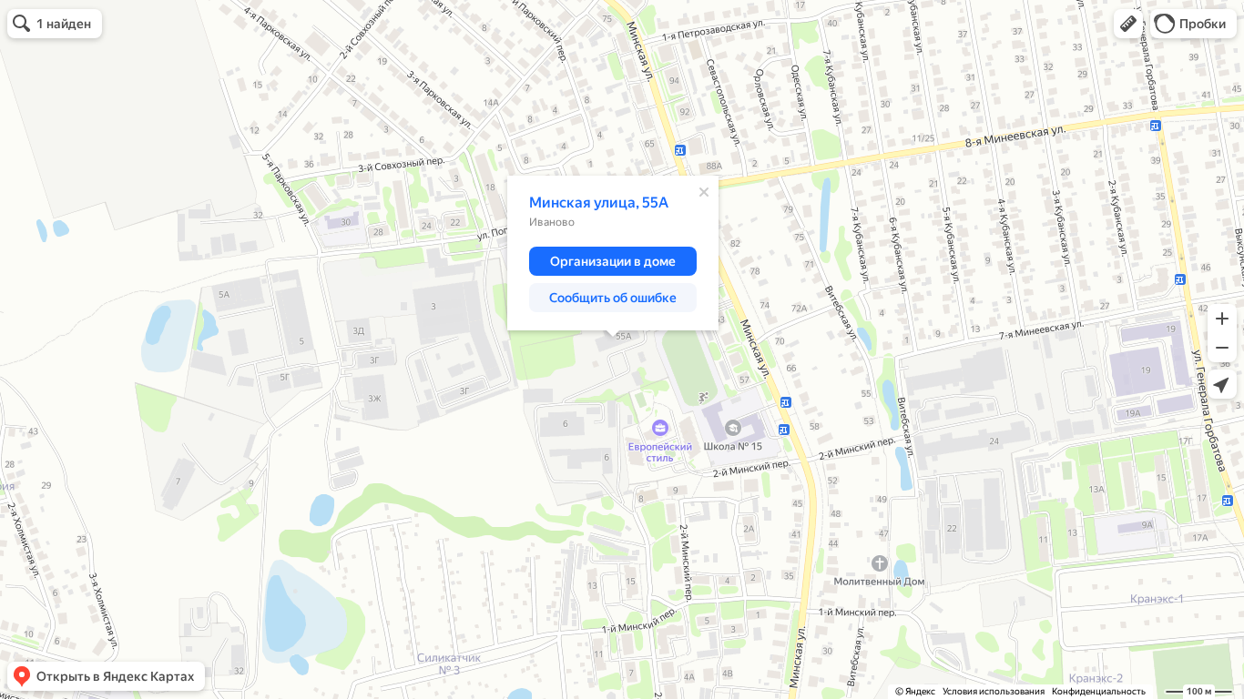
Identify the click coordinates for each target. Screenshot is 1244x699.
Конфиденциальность (1099, 691)
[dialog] (613, 253)
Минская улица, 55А (598, 202)
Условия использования (994, 691)
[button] (1128, 23)
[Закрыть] (704, 192)
